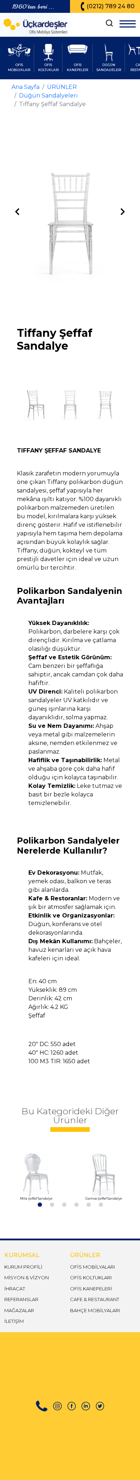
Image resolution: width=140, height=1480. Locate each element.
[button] (39, 1204)
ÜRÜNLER (62, 87)
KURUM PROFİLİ (23, 1267)
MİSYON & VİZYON (26, 1277)
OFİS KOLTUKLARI (91, 1277)
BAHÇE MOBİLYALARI (95, 1310)
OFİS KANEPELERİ (91, 1288)
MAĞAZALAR (19, 1310)
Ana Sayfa (25, 87)
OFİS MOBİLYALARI (92, 1267)
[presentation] (17, 212)
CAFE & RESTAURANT (94, 1299)
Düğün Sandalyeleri (48, 95)
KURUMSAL (21, 1255)
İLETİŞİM (14, 1321)
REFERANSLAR (21, 1299)
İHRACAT (14, 1288)
